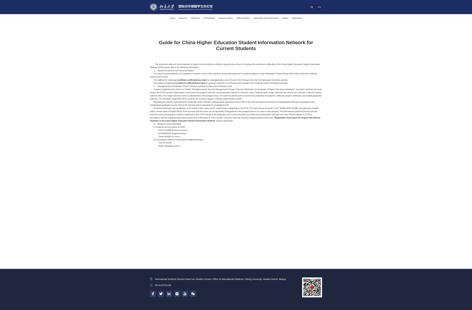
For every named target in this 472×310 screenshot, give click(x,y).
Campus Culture (226, 18)
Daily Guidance (243, 18)
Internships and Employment (266, 18)
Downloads (297, 18)
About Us (183, 18)
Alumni (285, 18)
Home (172, 18)
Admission (195, 18)
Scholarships (209, 18)
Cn (319, 7)
